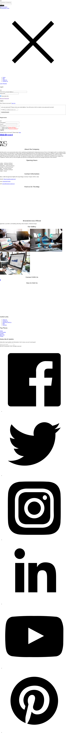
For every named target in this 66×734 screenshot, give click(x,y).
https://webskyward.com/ (10, 179)
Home (4, 77)
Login (1, 83)
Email (1, 124)
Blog (4, 78)
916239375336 (6, 181)
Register (5, 83)
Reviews (5, 325)
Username (2, 122)
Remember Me (5, 96)
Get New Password (5, 112)
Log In (2, 100)
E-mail (2, 109)
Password (2, 93)
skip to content (3, 7)
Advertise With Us (7, 322)
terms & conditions (13, 128)
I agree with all (10, 128)
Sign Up (13, 103)
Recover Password (4, 98)
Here (20, 132)
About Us (5, 80)
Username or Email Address (6, 92)
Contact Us (5, 81)
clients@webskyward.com (8, 183)
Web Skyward (6, 134)
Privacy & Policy (12, 127)
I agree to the (9, 127)
